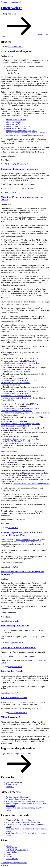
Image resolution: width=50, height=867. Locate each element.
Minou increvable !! (11, 717)
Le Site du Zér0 (12, 859)
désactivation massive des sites (27, 540)
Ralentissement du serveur (14, 697)
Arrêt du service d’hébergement (16, 51)
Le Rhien (9, 856)
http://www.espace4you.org (16, 128)
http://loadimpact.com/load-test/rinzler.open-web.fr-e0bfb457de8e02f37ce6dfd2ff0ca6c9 (20, 425)
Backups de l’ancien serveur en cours (19, 169)
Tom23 (8, 822)
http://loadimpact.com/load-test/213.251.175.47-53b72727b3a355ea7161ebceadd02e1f (19, 394)
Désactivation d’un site (12, 671)
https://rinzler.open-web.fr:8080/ (13, 462)
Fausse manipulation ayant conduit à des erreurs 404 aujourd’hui (21, 533)
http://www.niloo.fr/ (13, 122)
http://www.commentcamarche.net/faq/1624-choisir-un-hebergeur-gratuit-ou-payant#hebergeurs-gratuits (27, 134)
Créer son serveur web (14, 782)
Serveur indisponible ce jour (15, 625)
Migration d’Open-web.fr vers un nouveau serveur (25, 801)
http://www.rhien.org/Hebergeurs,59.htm (21, 131)
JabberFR (9, 854)
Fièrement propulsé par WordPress (14, 863)
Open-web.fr (11, 8)
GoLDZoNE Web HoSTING (17, 850)
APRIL (9, 846)
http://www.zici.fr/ (13, 124)
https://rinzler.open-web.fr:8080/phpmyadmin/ (31, 484)
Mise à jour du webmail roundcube (18, 647)
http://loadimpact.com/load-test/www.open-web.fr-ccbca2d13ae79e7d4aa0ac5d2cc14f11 (20, 440)
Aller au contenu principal (11, 2)
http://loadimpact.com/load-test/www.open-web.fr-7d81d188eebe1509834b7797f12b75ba (20, 364)
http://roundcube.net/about (25, 656)
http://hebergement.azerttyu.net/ (18, 126)
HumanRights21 (12, 852)
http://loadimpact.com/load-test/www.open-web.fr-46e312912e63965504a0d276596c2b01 (20, 409)
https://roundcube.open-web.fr (33, 473)
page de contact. (30, 184)
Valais (8, 829)
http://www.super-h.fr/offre (16, 120)
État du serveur (11, 785)
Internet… (10, 787)
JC (7, 820)
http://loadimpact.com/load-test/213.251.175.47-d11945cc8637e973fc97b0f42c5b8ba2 (19, 381)
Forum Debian (11, 848)
